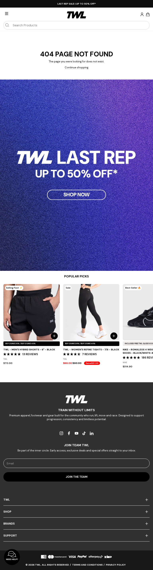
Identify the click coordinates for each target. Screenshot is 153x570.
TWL (6, 499)
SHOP (7, 511)
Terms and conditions (87, 564)
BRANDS (9, 523)
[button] (12, 354)
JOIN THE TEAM (76, 477)
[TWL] (76, 399)
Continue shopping (76, 67)
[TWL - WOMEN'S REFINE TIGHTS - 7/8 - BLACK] (91, 312)
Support (10, 535)
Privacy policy (116, 564)
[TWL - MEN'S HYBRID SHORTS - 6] (31, 312)
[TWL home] (76, 15)
